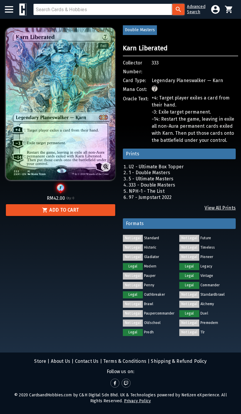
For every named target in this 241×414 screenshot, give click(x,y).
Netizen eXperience (200, 395)
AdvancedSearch (196, 9)
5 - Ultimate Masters (151, 179)
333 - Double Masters (152, 185)
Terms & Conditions (124, 361)
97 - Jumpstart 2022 (150, 197)
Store (40, 361)
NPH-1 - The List (147, 191)
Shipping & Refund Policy (178, 361)
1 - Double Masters (149, 172)
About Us (60, 361)
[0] (229, 9)
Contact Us (85, 361)
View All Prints (220, 208)
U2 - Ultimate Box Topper (156, 166)
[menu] (12, 9)
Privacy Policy (137, 400)
